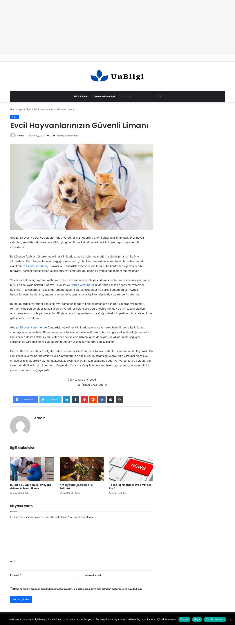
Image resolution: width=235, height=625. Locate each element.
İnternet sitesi (93, 575)
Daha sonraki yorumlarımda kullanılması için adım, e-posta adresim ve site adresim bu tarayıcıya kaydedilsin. (77, 588)
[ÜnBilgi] (117, 76)
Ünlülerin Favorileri (104, 96)
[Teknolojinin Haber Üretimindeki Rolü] (131, 469)
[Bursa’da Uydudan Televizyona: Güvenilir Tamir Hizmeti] (32, 469)
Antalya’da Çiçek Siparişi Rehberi (76, 486)
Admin (20, 135)
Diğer (29, 109)
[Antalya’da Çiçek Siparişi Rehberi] (82, 469)
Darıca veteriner (81, 285)
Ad (12, 561)
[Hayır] (230, 619)
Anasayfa (18, 109)
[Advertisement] (117, 27)
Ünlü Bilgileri (81, 96)
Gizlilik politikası (215, 619)
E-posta (15, 575)
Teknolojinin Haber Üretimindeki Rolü (130, 486)
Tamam (184, 619)
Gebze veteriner (36, 266)
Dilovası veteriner (31, 327)
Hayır (197, 619)
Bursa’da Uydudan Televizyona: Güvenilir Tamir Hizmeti (31, 486)
